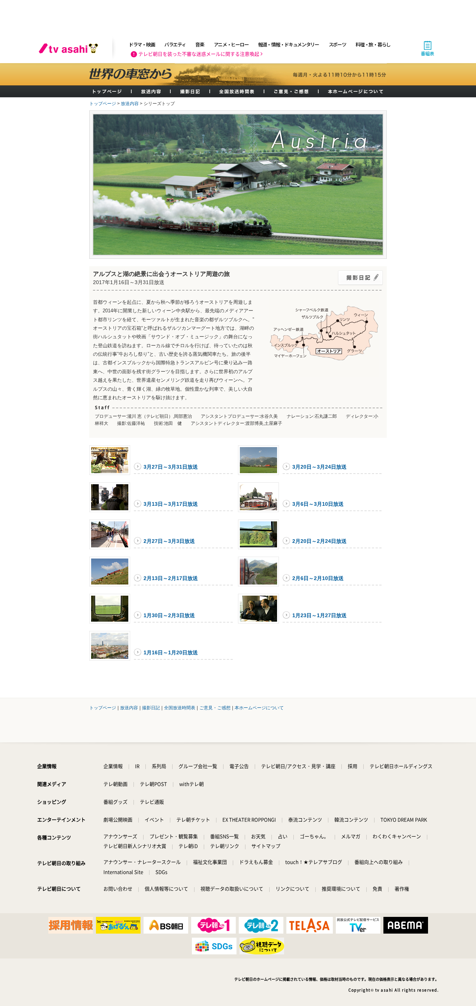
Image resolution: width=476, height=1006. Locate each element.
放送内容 (151, 91)
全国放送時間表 (237, 91)
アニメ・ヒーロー (231, 44)
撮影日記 (190, 91)
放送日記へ (360, 278)
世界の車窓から (132, 74)
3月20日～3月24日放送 (319, 467)
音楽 (199, 44)
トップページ (110, 91)
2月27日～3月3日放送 (169, 541)
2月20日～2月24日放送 (319, 541)
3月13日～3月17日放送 (171, 504)
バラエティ (175, 44)
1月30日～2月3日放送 (169, 615)
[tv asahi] (70, 48)
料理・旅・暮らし (373, 44)
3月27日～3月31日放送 (171, 467)
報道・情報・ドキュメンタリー (288, 44)
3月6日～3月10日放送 (318, 504)
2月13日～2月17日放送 (171, 578)
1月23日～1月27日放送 (319, 615)
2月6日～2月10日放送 (318, 578)
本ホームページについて (353, 91)
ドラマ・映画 (142, 44)
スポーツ (337, 44)
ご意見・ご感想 (291, 91)
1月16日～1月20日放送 (171, 652)
